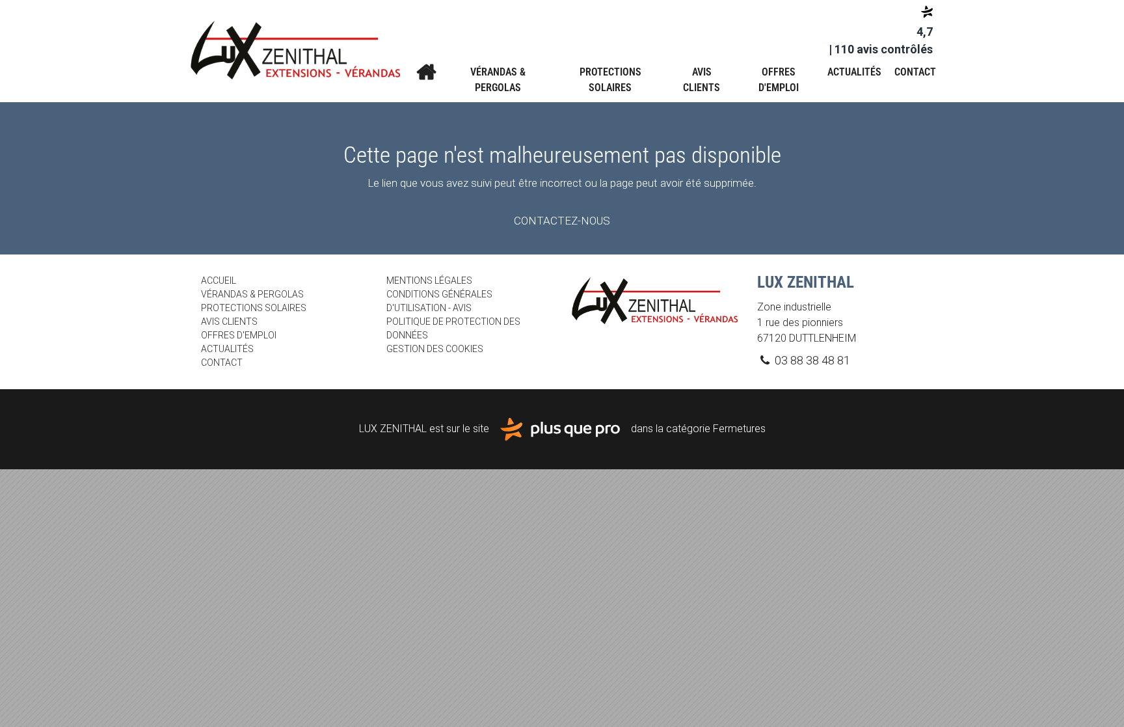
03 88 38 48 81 (811, 360)
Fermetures (739, 428)
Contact (915, 72)
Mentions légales (429, 280)
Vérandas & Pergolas (498, 80)
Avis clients (701, 80)
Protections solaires (610, 80)
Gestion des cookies (434, 349)
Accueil (426, 72)
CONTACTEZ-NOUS (562, 220)
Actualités (854, 72)
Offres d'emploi (778, 80)
